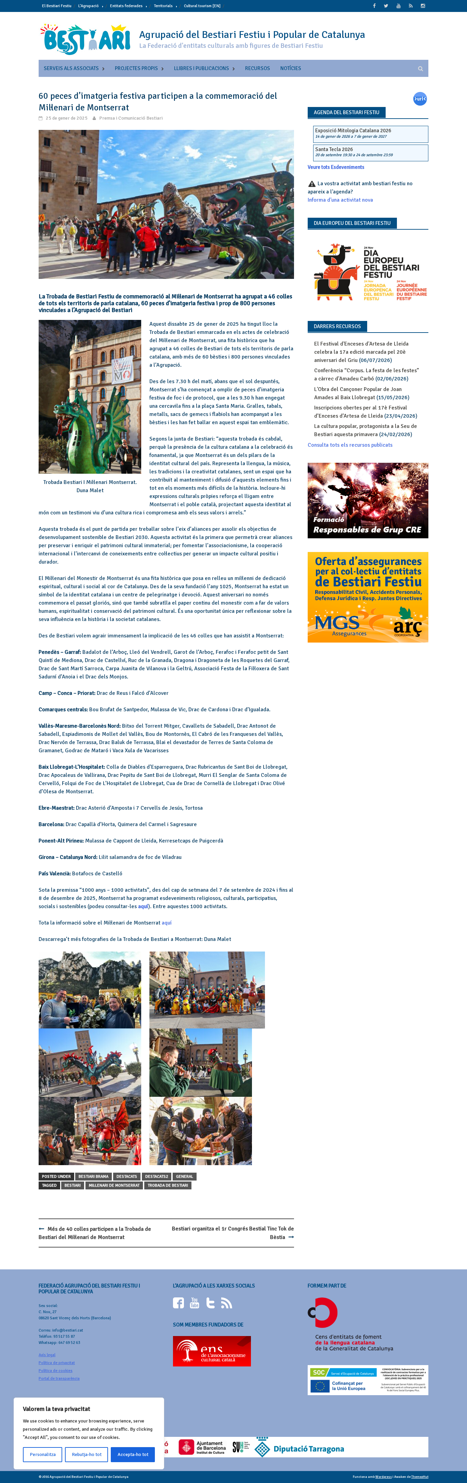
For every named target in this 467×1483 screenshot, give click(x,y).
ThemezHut (419, 1477)
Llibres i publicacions (201, 68)
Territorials (163, 6)
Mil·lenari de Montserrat (114, 1185)
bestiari (73, 1185)
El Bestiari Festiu (56, 6)
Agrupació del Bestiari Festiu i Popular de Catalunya (252, 34)
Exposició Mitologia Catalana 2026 (353, 130)
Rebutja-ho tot (87, 1454)
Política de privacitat (57, 1362)
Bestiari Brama (93, 1176)
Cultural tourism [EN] (202, 6)
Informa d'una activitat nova (340, 200)
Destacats (127, 1176)
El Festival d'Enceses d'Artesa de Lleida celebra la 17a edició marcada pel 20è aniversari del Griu (361, 352)
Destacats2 (156, 1176)
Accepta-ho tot (133, 1454)
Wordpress (383, 1477)
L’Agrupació (88, 6)
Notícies (290, 68)
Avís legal (47, 1355)
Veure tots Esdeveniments (336, 167)
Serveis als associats (71, 68)
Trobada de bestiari (168, 1185)
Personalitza (43, 1454)
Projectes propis (136, 68)
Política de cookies (55, 1370)
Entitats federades (126, 6)
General (184, 1176)
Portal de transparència (59, 1378)
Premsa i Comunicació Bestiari (131, 118)
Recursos (257, 68)
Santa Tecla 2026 (334, 149)
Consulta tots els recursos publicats (350, 445)
